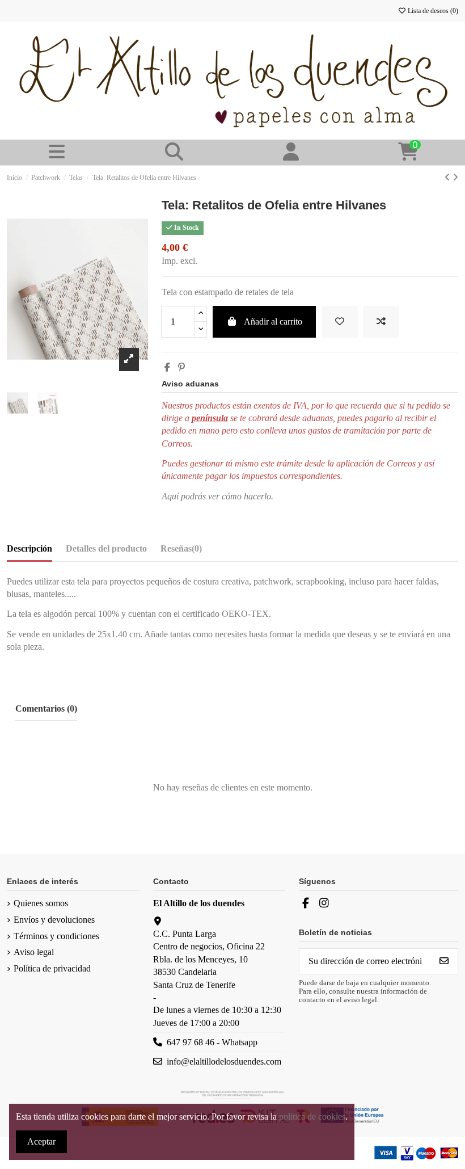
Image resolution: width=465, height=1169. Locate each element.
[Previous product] (449, 177)
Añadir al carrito (273, 321)
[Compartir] (167, 367)
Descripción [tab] (29, 548)
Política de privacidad (52, 968)
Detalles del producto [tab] (106, 548)
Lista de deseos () (432, 11)
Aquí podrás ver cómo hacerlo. (217, 496)
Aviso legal (34, 952)
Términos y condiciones (56, 936)
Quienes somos (41, 903)
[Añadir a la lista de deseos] (340, 322)
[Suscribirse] (444, 961)
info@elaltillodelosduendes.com (224, 1061)
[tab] (181, 551)
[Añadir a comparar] (381, 322)
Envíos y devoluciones (54, 919)
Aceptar (41, 1141)
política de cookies (312, 1116)
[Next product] (455, 177)
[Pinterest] (181, 367)
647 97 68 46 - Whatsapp (212, 1042)
